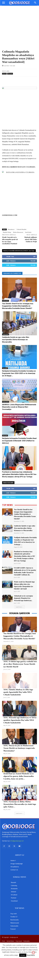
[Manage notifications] (33, 952)
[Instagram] (9, 846)
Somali (4, 73)
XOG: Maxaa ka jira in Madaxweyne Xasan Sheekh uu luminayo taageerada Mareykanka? (19, 748)
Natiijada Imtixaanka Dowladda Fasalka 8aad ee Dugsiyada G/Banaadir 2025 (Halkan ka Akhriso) (19, 440)
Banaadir (10, 73)
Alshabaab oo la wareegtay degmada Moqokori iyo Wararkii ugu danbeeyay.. (23, 598)
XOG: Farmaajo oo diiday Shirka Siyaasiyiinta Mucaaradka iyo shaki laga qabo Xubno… (19, 804)
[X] (14, 846)
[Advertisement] (19, 29)
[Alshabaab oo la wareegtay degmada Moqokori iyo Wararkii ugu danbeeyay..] (7, 598)
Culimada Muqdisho (21, 229)
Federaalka (5, 300)
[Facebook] (4, 846)
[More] (26, 82)
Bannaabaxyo (11, 229)
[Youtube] (19, 846)
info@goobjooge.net (17, 841)
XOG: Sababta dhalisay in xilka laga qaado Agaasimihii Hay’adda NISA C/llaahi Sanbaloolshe (18, 692)
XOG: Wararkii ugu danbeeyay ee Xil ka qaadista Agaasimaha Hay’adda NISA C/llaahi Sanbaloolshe (19, 720)
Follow (33, 261)
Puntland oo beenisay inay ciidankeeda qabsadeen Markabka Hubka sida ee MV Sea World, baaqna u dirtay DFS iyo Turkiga (19, 474)
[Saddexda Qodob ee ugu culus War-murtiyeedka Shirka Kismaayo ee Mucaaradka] (19, 323)
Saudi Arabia (28, 232)
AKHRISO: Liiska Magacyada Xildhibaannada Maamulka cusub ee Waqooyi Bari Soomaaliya (19, 407)
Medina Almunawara (18, 232)
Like (34, 256)
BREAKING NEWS (7, 469)
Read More (31, 955)
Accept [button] (22, 955)
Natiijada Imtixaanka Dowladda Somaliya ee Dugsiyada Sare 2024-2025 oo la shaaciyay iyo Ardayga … (19, 373)
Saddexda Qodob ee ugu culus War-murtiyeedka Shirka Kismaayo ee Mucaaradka (16, 339)
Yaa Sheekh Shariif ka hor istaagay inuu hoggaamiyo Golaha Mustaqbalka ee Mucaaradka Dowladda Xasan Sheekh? (17, 306)
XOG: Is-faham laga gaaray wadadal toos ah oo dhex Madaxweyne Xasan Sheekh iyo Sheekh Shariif (20, 664)
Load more (19, 607)
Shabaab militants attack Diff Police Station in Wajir (30, 239)
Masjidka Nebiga (7, 232)
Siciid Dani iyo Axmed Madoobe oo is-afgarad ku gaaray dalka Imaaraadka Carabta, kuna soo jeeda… (18, 776)
